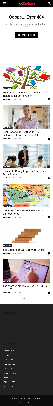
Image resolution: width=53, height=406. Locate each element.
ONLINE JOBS (9, 382)
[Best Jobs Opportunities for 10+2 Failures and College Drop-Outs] (26, 117)
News (6, 377)
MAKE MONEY (10, 373)
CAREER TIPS (7, 127)
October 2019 (8, 323)
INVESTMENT (9, 364)
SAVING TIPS (7, 245)
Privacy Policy (26, 398)
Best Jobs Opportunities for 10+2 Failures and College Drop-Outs (22, 133)
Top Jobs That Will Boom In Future (23, 249)
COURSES (8, 355)
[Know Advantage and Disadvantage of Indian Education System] (26, 77)
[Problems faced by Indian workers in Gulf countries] (26, 195)
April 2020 (7, 319)
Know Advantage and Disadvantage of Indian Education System (25, 94)
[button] (4, 3)
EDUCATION (7, 88)
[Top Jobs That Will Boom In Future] (26, 235)
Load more (25, 298)
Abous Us (15, 398)
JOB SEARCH (9, 368)
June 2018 (7, 331)
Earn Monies (7, 99)
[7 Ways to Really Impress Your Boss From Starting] (26, 156)
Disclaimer (37, 398)
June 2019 (7, 327)
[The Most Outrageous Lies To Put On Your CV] (26, 271)
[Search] (49, 3)
